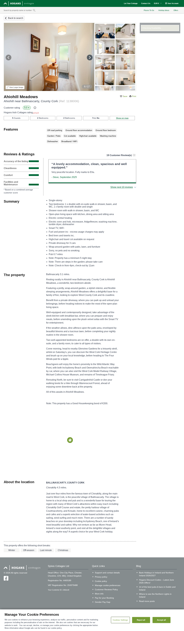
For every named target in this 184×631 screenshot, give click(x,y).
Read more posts (147, 601)
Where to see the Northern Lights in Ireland (155, 595)
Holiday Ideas (163, 10)
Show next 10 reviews (121, 187)
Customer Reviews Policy (106, 589)
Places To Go (149, 10)
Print (134, 96)
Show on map (122, 118)
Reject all (141, 620)
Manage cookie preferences (107, 585)
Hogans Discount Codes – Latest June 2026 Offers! (156, 581)
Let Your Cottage (131, 3)
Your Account (172, 3)
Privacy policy (101, 577)
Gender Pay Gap (102, 602)
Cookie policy (101, 581)
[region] (92, 620)
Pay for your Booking (104, 598)
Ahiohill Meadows (21, 97)
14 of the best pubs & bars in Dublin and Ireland (157, 588)
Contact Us (145, 3)
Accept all (161, 620)
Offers (176, 10)
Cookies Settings (120, 620)
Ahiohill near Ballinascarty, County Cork (41, 101)
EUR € (157, 3)
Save (125, 96)
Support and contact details (107, 572)
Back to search (15, 18)
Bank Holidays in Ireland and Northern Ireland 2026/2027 (156, 574)
